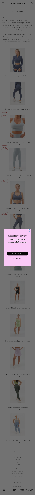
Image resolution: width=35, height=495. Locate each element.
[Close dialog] (29, 230)
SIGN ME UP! (17, 253)
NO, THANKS (18, 259)
